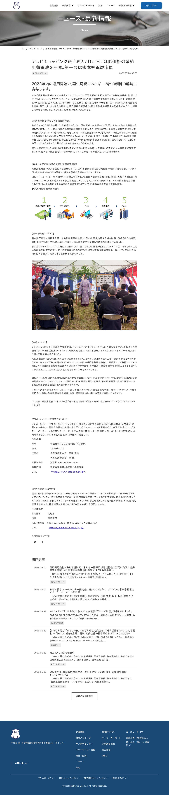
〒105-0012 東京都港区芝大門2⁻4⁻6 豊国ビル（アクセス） (38, 743)
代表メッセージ (83, 737)
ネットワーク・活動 (85, 749)
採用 (100, 5)
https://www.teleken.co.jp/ (68, 471)
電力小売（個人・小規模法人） (137, 744)
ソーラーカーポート (111, 737)
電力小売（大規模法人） (137, 737)
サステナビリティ (86, 5)
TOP (23, 48)
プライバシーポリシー (46, 778)
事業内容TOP (108, 731)
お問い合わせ (21, 763)
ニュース (111, 5)
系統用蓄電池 (108, 743)
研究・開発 (81, 755)
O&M (104, 755)
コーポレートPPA (134, 731)
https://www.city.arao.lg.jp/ (66, 527)
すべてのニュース (35, 48)
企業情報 (54, 5)
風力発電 (106, 749)
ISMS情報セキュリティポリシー (96, 778)
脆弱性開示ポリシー (120, 778)
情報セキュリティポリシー (69, 778)
